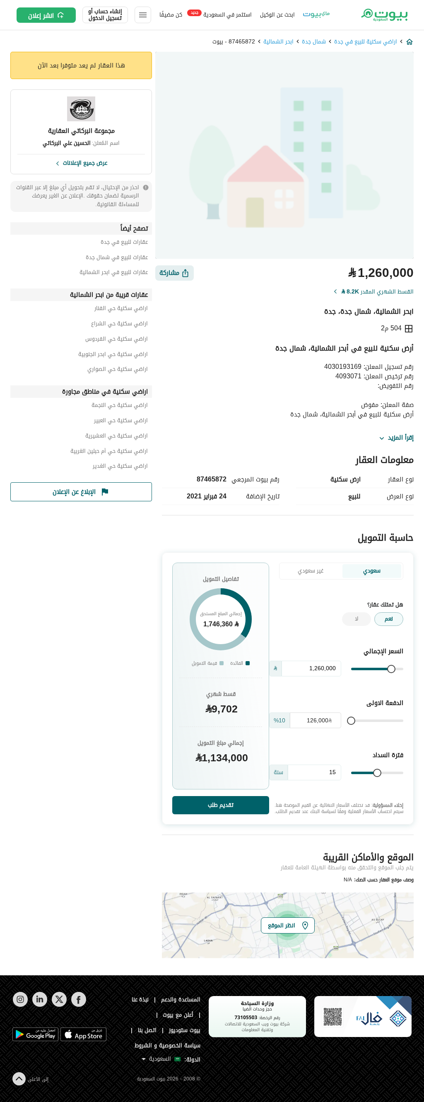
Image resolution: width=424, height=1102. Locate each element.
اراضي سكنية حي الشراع (119, 324)
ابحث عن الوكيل (277, 14)
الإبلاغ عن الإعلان (74, 492)
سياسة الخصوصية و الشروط (167, 1045)
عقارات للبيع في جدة (124, 243)
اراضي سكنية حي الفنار (121, 309)
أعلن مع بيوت (178, 1014)
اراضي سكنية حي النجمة (120, 406)
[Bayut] (383, 15)
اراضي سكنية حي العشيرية (116, 437)
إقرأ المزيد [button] (401, 438)
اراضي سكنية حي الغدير (120, 467)
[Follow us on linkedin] (39, 1005)
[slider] (391, 669)
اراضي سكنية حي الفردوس (116, 340)
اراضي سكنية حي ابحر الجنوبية (113, 355)
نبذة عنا (140, 999)
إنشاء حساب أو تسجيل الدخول (105, 15)
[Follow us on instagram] (20, 1005)
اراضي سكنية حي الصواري (117, 370)
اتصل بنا (147, 1030)
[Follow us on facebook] (78, 1005)
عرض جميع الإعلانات (85, 162)
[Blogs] (316, 15)
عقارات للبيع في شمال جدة (117, 258)
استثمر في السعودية (221, 14)
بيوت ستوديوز (184, 1030)
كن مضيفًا (170, 14)
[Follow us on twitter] (59, 1005)
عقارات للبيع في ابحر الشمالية (114, 273)
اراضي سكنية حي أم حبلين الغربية (109, 452)
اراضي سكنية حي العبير (121, 421)
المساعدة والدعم (180, 999)
